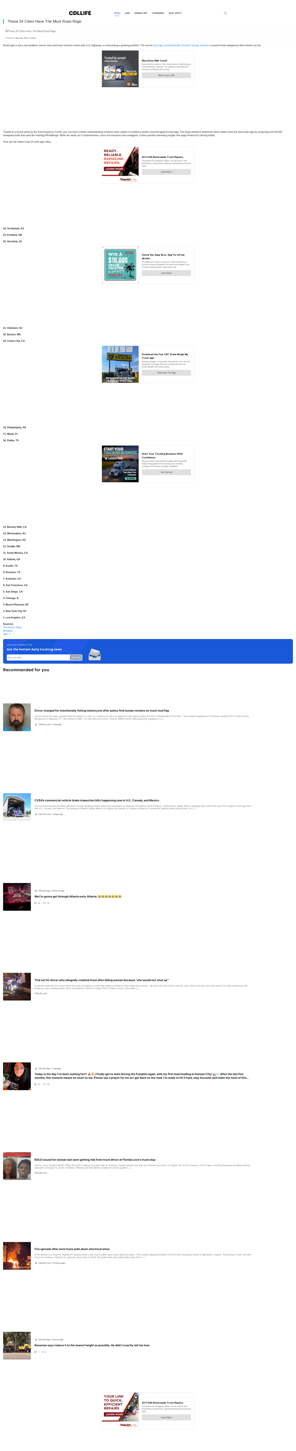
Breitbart (7, 630)
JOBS (127, 13)
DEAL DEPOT (175, 13)
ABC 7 (6, 634)
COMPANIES (158, 13)
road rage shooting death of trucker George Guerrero (181, 45)
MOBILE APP (141, 13)
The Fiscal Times (12, 627)
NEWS (117, 13)
